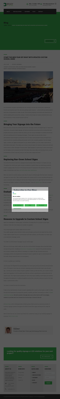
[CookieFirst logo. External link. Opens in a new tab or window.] (13, 192)
